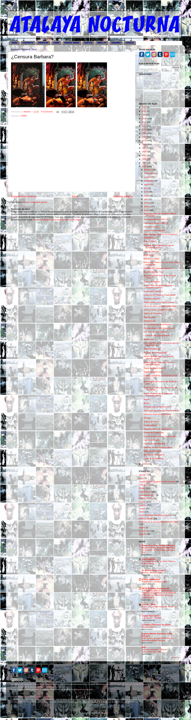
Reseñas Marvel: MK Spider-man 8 (159, 328)
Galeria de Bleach (151, 440)
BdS (144, 647)
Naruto (147, 399)
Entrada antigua (123, 196)
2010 (144, 152)
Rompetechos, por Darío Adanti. (155, 582)
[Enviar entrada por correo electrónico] (57, 112)
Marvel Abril (149, 339)
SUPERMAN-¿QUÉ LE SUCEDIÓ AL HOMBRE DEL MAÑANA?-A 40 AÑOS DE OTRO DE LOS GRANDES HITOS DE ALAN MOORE (159, 594)
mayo (147, 196)
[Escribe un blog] (65, 112)
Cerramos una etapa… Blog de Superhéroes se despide (154, 650)
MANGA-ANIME (71, 43)
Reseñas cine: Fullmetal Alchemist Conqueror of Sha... (159, 246)
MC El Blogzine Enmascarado (156, 588)
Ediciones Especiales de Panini (157, 414)
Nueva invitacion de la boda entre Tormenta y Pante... (158, 394)
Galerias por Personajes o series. (158, 447)
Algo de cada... (150, 317)
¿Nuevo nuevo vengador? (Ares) (158, 310)
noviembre (149, 173)
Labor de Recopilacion (153, 458)
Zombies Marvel (151, 227)
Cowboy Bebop (150, 425)
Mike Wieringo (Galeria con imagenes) (161, 234)
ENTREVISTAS (145, 498)
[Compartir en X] (67, 112)
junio (146, 192)
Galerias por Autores (153, 451)
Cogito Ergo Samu (150, 616)
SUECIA (142, 534)
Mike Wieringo (150, 238)
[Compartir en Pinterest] (73, 112)
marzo (147, 203)
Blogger (104, 713)
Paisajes (147, 418)
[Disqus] (71, 154)
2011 (144, 148)
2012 (144, 144)
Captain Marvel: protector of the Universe (157, 482)
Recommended (148, 627)
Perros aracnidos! (151, 259)
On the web (144, 531)
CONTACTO (28, 43)
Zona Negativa (149, 559)
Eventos (142, 502)
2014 (144, 137)
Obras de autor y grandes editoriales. (160, 306)
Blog (141, 478)
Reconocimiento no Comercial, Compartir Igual (126, 684)
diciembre (148, 170)
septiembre (149, 181)
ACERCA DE (43, 43)
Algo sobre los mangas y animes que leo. (162, 411)
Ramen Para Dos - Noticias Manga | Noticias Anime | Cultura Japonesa (158, 546)
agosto (147, 184)
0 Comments (47, 112)
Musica (142, 527)
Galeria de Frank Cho (153, 291)
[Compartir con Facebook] (70, 112)
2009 (144, 155)
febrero (147, 207)
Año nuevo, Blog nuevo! (154, 455)
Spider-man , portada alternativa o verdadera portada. (159, 286)
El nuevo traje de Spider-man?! (157, 407)
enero (147, 210)
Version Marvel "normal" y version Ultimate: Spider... (158, 357)
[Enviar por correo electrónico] (62, 112)
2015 (144, 133)
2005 (144, 464)
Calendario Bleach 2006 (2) (156, 219)
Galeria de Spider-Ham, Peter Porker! (160, 436)
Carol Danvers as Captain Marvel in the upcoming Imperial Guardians (158, 639)
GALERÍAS (116, 43)
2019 (144, 119)
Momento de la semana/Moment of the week (158, 522)
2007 (144, 163)
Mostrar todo (176, 657)
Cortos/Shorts (145, 492)
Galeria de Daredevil (153, 313)
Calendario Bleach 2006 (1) (156, 223)
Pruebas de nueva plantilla (155, 353)
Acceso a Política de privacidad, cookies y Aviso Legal (32, 696)
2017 (144, 126)
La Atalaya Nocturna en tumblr (156, 625)
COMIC (56, 43)
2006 (144, 166)
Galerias (142, 505)
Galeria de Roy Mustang (154, 444)
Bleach (147, 403)
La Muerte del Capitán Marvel (157, 335)
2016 (144, 130)
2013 (144, 141)
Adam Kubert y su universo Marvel (159, 302)
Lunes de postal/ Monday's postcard (155, 515)
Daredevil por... (150, 321)
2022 (144, 107)
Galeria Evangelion (152, 282)
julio (146, 188)
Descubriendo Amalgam (154, 230)
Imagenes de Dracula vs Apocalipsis (159, 295)
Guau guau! (149, 255)
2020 (144, 115)
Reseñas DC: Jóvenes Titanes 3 (158, 268)
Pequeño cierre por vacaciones (157, 429)
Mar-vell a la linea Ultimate (155, 332)
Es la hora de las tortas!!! (154, 570)
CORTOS (88, 43)
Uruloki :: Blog (149, 604)
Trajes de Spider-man (153, 372)
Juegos (142, 509)
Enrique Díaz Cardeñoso (44, 684)
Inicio (75, 196)
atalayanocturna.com (46, 687)
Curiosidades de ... (147, 495)
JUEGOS (130, 43)
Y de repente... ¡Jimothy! (152, 618)
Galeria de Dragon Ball (154, 433)
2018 (144, 122)
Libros (141, 512)
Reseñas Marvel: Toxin (154, 272)
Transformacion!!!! (152, 299)
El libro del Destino (151, 579)
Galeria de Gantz (151, 422)
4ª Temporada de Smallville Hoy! (158, 324)
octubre (147, 177)
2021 (144, 111)
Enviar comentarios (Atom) (35, 202)
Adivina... (143, 475)
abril (146, 199)
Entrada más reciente (24, 196)
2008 (144, 159)
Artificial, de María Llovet (152, 573)
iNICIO (14, 43)
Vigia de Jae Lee (151, 251)
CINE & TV (101, 43)
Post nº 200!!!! (150, 242)
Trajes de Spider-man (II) (155, 368)
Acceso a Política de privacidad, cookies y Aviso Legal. (57, 220)
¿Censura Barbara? (152, 349)
